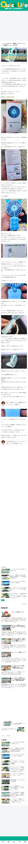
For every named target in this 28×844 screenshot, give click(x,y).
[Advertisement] (14, 26)
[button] (25, 400)
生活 (3, 600)
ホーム (14, 840)
